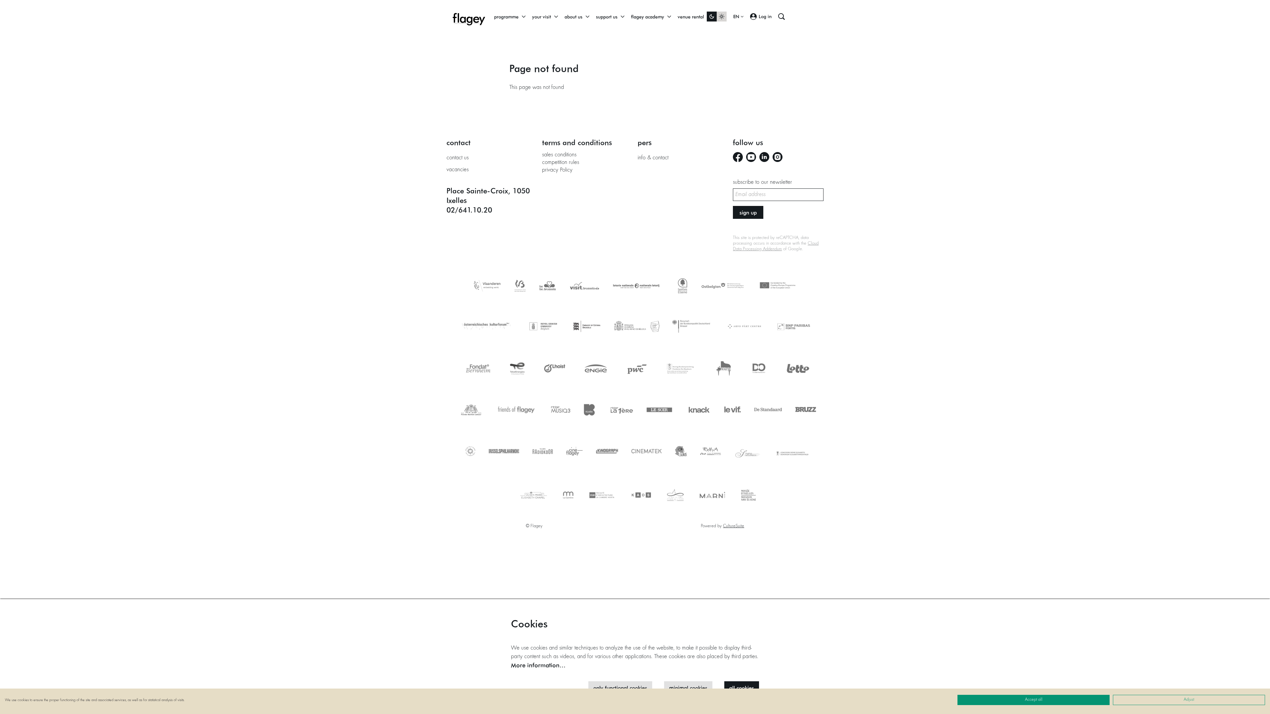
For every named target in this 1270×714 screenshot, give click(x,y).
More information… (538, 665)
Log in (765, 16)
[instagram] (778, 157)
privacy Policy (557, 170)
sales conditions (559, 155)
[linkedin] (764, 157)
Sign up (748, 212)
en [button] (737, 16)
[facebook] (738, 157)
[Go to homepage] (468, 16)
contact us (457, 158)
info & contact (653, 158)
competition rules (560, 163)
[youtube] (751, 157)
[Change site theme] (717, 16)
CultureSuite (733, 526)
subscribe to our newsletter (762, 182)
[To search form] (781, 16)
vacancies (457, 170)
